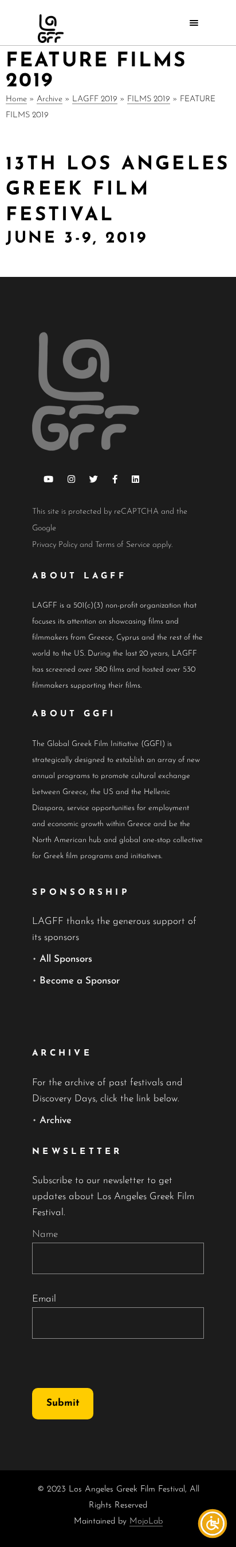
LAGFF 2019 (94, 99)
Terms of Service (122, 545)
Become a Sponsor (80, 981)
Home (16, 99)
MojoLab (146, 1521)
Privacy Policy (54, 545)
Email (44, 1299)
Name (45, 1234)
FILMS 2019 (148, 99)
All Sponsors (66, 959)
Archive (49, 99)
